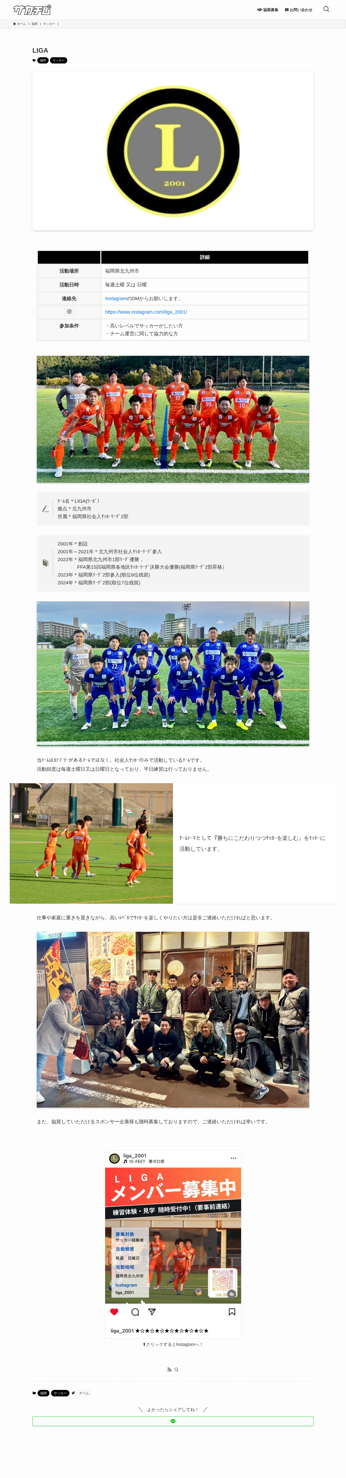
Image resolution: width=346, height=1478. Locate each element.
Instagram (116, 298)
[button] (173, 1421)
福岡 (43, 60)
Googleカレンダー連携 (128, 1461)
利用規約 (218, 1461)
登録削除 (158, 1461)
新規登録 (97, 1461)
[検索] (176, 1369)
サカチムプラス (243, 1461)
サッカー (59, 60)
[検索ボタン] (326, 9)
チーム (84, 1393)
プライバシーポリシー (188, 1461)
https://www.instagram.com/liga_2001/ (146, 312)
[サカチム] (32, 9)
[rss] (169, 1369)
